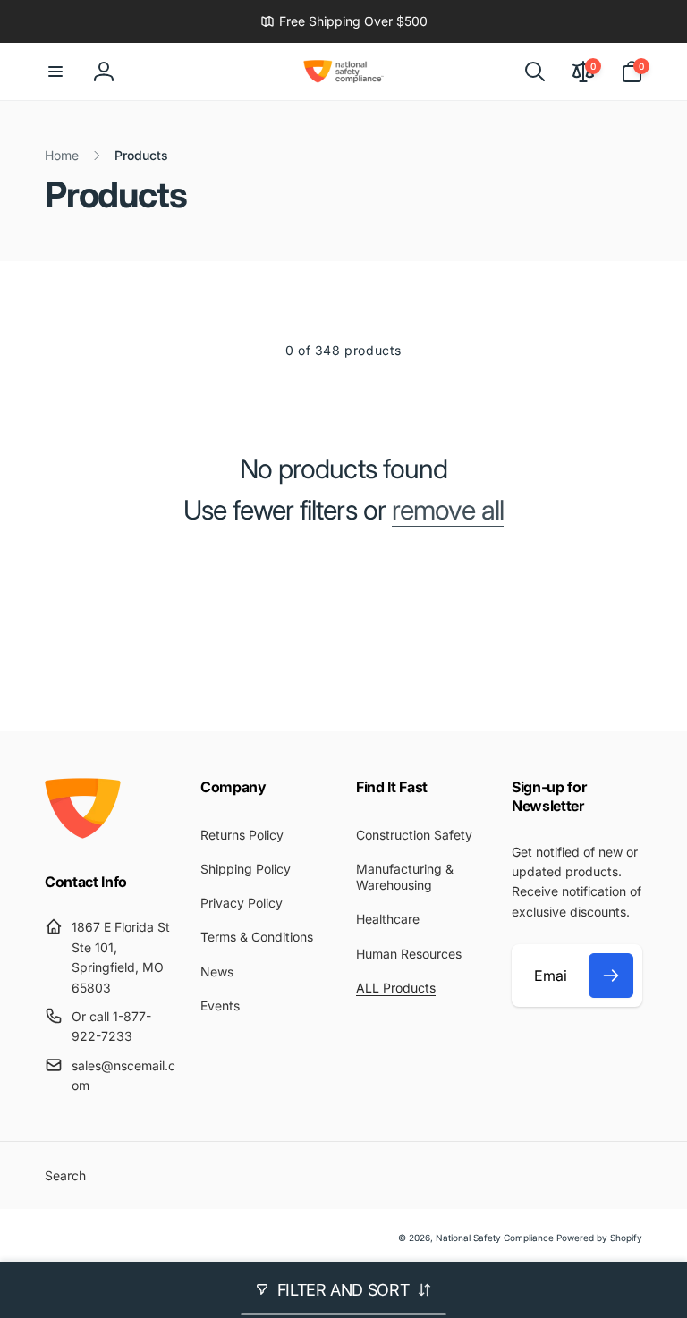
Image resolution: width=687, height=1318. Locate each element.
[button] (55, 71)
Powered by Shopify (599, 1237)
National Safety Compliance (495, 1237)
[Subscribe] (611, 975)
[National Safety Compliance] (83, 833)
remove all (448, 510)
